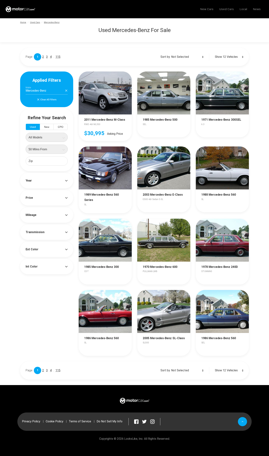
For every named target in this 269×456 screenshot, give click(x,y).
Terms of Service (80, 421)
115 (57, 57)
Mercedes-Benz (51, 22)
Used (33, 126)
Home (23, 22)
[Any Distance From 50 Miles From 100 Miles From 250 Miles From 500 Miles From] (47, 149)
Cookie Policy (54, 421)
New (46, 126)
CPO (60, 126)
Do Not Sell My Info (109, 421)
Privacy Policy (31, 421)
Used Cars (35, 22)
